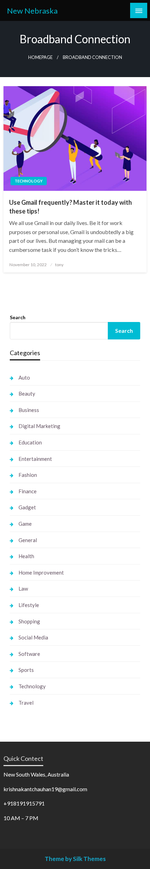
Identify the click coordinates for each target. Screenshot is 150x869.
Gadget (27, 507)
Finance (27, 491)
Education (30, 442)
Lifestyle (28, 605)
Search (17, 317)
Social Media (33, 637)
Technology (29, 181)
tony (59, 264)
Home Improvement (41, 572)
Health (26, 556)
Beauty (26, 393)
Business (28, 410)
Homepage (40, 57)
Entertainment (35, 459)
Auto (24, 377)
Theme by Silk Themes (75, 858)
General (27, 540)
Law (23, 588)
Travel (25, 702)
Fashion (27, 475)
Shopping (29, 621)
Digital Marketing (39, 426)
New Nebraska (32, 10)
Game (25, 523)
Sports (26, 670)
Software (29, 654)
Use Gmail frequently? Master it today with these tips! (70, 206)
